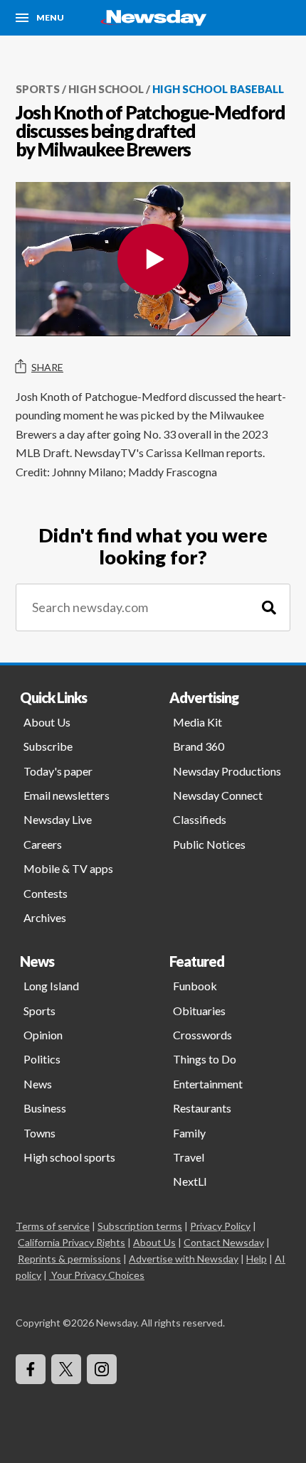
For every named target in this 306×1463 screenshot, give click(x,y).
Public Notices (209, 844)
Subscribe (48, 746)
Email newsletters (66, 795)
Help (256, 1259)
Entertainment (208, 1083)
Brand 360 (198, 746)
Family (189, 1133)
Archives (44, 917)
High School (106, 88)
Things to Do (204, 1059)
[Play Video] (153, 259)
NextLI (190, 1181)
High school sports (69, 1157)
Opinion (43, 1034)
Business (44, 1108)
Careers (42, 844)
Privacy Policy (220, 1226)
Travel (188, 1157)
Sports (38, 88)
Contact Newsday (224, 1242)
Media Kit (197, 722)
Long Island (51, 985)
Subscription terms (139, 1226)
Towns (39, 1133)
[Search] (269, 607)
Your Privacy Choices (97, 1275)
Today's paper (58, 771)
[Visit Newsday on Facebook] (31, 1369)
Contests (45, 893)
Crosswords (202, 1034)
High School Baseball (218, 88)
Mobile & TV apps (68, 868)
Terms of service (53, 1226)
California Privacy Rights (71, 1242)
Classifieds (199, 819)
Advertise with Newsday (183, 1259)
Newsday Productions (227, 771)
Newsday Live (57, 819)
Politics (41, 1059)
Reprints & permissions (69, 1259)
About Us (46, 722)
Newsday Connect (218, 795)
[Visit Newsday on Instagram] (102, 1369)
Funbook (195, 985)
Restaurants (202, 1108)
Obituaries (199, 1010)
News (37, 1083)
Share (47, 367)
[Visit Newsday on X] (66, 1369)
